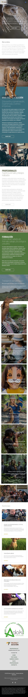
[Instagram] (15, 682)
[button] (26, 2)
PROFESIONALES (14, 663)
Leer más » (6, 534)
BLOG (14, 661)
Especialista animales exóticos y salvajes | (12, 689)
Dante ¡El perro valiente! (9, 553)
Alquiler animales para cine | (9, 693)
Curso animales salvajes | (19, 687)
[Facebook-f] (12, 682)
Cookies (14, 678)
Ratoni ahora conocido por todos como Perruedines (12, 580)
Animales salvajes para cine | (11, 691)
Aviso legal (16, 679)
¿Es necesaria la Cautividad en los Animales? (13, 608)
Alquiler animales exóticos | (7, 692)
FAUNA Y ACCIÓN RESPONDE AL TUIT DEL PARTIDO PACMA (13, 525)
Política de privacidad (8, 678)
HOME (14, 655)
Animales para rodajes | (14, 690)
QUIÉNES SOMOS (14, 659)
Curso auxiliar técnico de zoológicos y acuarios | (14, 688)
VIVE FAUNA (14, 657)
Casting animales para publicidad (7, 694)
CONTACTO (14, 665)
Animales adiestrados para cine (19, 693)
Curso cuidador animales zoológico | (8, 687)
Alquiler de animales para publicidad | (15, 689)
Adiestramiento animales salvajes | (10, 691)
